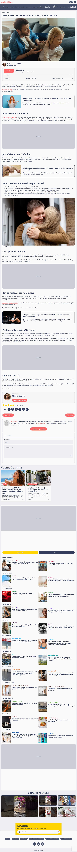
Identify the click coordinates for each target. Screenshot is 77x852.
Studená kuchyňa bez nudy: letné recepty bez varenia (60, 720)
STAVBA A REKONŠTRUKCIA (20, 685)
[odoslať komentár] (71, 455)
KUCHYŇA (15, 717)
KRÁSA (3, 7)
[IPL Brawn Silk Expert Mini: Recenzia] (67, 812)
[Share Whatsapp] (12, 409)
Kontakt (15, 839)
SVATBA (68, 7)
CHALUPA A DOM (17, 701)
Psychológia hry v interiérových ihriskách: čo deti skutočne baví (24, 656)
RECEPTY (34, 7)
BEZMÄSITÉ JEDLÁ (53, 718)
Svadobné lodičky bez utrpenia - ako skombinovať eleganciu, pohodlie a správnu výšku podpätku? (61, 580)
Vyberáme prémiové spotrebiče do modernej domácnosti (25, 719)
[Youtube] (72, 2)
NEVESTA (50, 577)
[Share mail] (27, 409)
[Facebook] (70, 2)
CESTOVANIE (51, 561)
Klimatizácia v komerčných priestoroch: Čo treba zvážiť (60, 689)
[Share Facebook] (9, 409)
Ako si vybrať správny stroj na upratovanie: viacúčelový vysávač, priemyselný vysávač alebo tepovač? (61, 674)
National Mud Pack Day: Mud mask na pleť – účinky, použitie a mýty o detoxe (61, 611)
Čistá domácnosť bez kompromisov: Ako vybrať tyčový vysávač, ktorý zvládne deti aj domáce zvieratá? (25, 736)
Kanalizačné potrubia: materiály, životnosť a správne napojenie (25, 703)
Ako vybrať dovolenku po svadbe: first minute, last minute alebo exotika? (23, 578)
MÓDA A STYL (55, 6)
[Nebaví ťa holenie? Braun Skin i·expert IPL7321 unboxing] (48, 812)
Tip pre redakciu (66, 839)
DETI (13, 654)
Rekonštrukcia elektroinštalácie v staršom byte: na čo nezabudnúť (24, 688)
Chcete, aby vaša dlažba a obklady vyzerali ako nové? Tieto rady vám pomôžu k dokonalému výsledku (24, 673)
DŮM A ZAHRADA (47, 6)
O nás (7, 839)
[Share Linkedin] (23, 409)
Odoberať (56, 832)
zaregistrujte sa (40, 423)
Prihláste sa (14, 421)
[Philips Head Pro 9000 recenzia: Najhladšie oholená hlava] (67, 800)
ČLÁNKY (14, 623)
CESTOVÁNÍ (62, 7)
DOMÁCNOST (40, 7)
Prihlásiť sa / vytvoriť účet (38, 429)
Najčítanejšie (20, 552)
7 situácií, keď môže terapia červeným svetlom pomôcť (23, 594)
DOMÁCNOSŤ (16, 670)
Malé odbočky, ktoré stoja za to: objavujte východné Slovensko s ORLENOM (24, 641)
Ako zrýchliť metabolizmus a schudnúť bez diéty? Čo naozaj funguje (24, 609)
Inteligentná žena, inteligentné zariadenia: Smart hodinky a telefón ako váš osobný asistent (61, 627)
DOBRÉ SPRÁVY (16, 638)
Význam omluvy (7, 90)
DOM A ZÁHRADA (53, 655)
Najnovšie (56, 552)
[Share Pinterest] (19, 409)
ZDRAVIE (14, 591)
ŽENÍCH (14, 576)
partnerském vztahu (9, 117)
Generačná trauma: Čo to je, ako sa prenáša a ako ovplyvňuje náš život (25, 562)
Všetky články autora (19, 400)
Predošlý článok (8, 415)
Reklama (23, 839)
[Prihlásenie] (71, 7)
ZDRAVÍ (13, 7)
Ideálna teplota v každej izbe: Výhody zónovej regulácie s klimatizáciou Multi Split (61, 705)
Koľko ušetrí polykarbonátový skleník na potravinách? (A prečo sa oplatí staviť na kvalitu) (60, 659)
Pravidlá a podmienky (36, 839)
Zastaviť (7, 78)
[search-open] (74, 7)
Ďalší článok (70, 415)
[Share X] (16, 409)
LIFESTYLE (8, 7)
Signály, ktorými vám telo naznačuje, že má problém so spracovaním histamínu (61, 595)
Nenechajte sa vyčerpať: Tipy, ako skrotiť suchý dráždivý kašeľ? (24, 625)
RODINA (18, 7)
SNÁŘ (22, 7)
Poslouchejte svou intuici (10, 303)
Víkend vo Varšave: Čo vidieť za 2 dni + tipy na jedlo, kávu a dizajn (60, 564)
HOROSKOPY (28, 7)
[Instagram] (75, 2)
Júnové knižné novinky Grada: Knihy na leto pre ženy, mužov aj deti (61, 736)
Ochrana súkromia (52, 839)
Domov (4, 12)
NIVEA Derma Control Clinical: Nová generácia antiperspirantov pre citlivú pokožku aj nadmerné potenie (59, 643)
